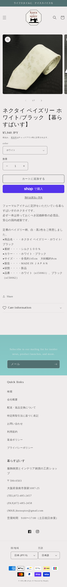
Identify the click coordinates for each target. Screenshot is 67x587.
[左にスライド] (26, 100)
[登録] (56, 364)
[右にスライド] (41, 100)
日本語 (45, 555)
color (5, 143)
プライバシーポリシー (20, 447)
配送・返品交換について (21, 407)
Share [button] (10, 296)
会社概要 (12, 399)
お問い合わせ (15, 423)
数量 (5, 159)
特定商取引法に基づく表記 (22, 415)
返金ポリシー (15, 439)
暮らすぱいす (29, 581)
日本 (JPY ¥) (20, 555)
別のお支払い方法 (34, 197)
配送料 (14, 137)
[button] (4, 18)
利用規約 (12, 431)
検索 (9, 391)
